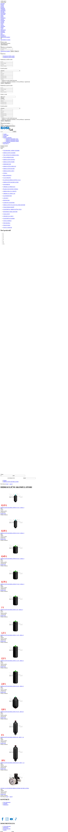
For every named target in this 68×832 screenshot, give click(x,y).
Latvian (2, 25)
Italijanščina (3, 10)
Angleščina (3, 9)
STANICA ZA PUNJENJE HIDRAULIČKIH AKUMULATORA (15, 788)
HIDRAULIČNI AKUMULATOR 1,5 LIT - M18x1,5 (12, 635)
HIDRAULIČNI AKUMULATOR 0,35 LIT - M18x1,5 (12, 533)
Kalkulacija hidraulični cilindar (12, 141)
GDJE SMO (5, 135)
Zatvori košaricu (4, 44)
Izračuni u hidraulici (7, 137)
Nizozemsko (3, 29)
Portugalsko (3, 17)
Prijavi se (16, 51)
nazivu (11, 484)
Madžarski (3, 8)
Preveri (2, 98)
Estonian (2, 22)
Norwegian (3, 14)
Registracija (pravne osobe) (9, 57)
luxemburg (3, 32)
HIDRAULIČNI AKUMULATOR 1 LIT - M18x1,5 (12, 609)
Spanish (2, 19)
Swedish (2, 21)
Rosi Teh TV (6, 143)
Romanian (3, 20)
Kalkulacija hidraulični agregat (12, 140)
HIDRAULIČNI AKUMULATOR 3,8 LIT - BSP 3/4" (12, 711)
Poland (2, 27)
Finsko (2, 15)
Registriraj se (7, 83)
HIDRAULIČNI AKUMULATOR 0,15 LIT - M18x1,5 (12, 507)
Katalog (5, 829)
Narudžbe (5, 803)
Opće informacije (6, 802)
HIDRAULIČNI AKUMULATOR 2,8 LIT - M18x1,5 (12, 686)
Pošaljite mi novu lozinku (10, 126)
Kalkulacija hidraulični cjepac (12, 138)
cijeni (7, 484)
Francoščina (3, 13)
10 (3, 244)
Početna (5, 480)
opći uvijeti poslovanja (12, 80)
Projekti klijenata (6, 142)
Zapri (2, 148)
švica (2, 33)
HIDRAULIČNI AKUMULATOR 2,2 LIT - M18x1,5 (12, 660)
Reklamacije (5, 804)
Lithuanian (3, 26)
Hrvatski (2, 7)
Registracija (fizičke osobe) (9, 56)
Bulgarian (3, 31)
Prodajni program (4, 145)
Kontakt (5, 136)
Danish (2, 16)
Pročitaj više (3, 513)
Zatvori (12, 51)
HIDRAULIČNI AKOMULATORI (10, 481)
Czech (2, 28)
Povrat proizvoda (6, 828)
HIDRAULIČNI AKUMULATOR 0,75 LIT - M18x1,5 (12, 584)
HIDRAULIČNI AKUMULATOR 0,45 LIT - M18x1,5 (12, 558)
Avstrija (2, 5)
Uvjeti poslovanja (7, 826)
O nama (5, 134)
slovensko (3, 3)
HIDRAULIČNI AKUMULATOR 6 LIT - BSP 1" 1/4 (12, 737)
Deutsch (2, 4)
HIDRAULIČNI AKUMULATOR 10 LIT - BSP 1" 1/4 (12, 762)
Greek (2, 23)
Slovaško (2, 11)
